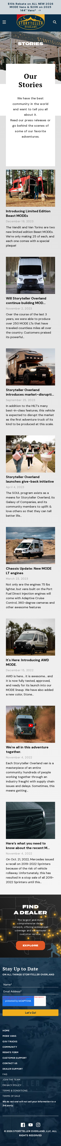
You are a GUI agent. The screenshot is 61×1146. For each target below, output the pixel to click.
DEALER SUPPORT (13, 1069)
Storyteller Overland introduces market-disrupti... (30, 392)
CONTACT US (10, 1063)
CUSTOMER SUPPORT (15, 1058)
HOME (6, 1030)
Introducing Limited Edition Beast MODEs (28, 213)
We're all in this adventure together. (27, 749)
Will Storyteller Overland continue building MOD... (26, 300)
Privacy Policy (12, 1085)
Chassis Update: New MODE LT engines (29, 570)
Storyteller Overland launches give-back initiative (30, 479)
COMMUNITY (10, 1047)
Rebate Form (10, 1052)
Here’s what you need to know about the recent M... (28, 845)
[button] (4, 22)
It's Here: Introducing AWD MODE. (27, 662)
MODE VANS (9, 1036)
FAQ (5, 1074)
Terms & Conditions (15, 1090)
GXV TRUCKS (10, 1041)
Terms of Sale (11, 1096)
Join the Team (11, 1079)
